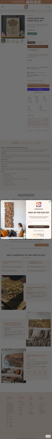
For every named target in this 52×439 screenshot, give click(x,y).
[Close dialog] (50, 202)
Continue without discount (38, 230)
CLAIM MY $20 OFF (38, 226)
